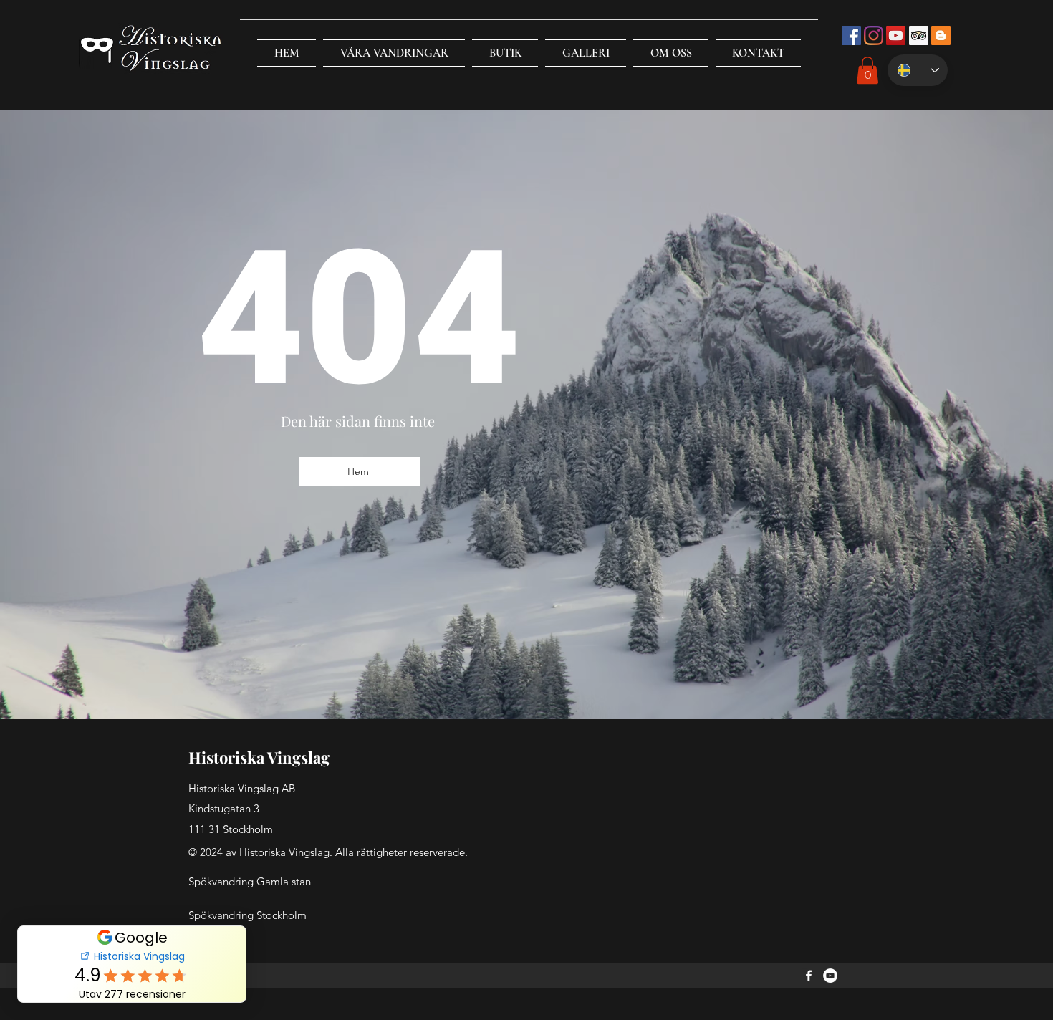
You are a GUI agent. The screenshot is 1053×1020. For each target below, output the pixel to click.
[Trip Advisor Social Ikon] (918, 35)
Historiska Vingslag (259, 757)
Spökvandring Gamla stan (249, 881)
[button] (393, 53)
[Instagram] (873, 35)
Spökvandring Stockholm (247, 915)
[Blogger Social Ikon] (941, 35)
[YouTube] (830, 975)
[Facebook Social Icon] (851, 35)
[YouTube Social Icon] (895, 35)
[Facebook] (809, 975)
